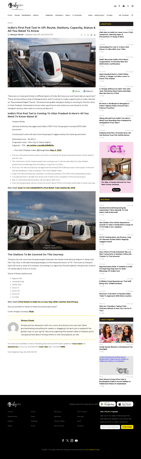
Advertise (57, 416)
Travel (17, 15)
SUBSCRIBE (127, 427)
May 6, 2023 (55, 150)
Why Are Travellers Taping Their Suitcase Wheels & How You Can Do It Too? (115, 308)
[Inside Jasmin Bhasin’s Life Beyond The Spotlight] (116, 333)
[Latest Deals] (116, 155)
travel (79, 344)
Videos (35, 15)
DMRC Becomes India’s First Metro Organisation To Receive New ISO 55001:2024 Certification (113, 62)
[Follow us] (89, 91)
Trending (49, 15)
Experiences (12, 416)
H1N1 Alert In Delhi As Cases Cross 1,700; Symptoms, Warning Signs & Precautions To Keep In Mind (116, 34)
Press (33, 426)
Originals (59, 15)
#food (101, 101)
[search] (131, 15)
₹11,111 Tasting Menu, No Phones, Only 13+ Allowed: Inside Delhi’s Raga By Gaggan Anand (115, 239)
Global (110, 15)
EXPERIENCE (26, 15)
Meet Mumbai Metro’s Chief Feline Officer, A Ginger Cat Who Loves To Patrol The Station (114, 76)
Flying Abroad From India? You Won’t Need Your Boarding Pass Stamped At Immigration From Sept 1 (115, 120)
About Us (57, 412)
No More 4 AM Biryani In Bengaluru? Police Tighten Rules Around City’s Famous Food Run (114, 106)
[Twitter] (128, 6)
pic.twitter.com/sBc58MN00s (40, 145)
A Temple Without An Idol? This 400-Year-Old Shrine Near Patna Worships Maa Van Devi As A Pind (115, 91)
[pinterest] (91, 35)
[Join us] (76, 91)
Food (10, 15)
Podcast (80, 426)
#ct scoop (102, 30)
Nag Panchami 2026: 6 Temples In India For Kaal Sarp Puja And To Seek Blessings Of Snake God (115, 269)
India (90, 15)
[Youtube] (123, 6)
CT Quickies (77, 15)
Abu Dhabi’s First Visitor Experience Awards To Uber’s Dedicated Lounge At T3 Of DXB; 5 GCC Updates (116, 225)
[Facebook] (119, 6)
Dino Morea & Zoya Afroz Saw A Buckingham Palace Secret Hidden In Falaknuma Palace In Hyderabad (115, 381)
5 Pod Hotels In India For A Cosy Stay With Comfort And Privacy (48, 302)
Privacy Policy (59, 421)
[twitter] (85, 35)
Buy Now (116, 190)
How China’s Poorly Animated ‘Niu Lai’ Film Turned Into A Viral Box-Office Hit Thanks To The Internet (115, 254)
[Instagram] (132, 6)
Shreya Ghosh (17, 35)
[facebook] (81, 35)
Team (79, 421)
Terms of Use (59, 426)
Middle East (99, 15)
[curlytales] (14, 407)
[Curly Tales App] (107, 404)
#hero (101, 344)
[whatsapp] (88, 35)
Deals (67, 15)
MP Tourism (124, 15)
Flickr (58, 246)
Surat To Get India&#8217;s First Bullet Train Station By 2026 (46, 188)
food (74, 344)
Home (10, 23)
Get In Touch (82, 412)
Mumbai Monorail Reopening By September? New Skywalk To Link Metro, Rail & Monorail (113, 210)
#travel (101, 57)
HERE (63, 347)
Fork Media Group (92, 450)
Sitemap (80, 416)
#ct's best (102, 44)
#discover (102, 303)
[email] (95, 35)
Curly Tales (43, 347)
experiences (13, 347)
